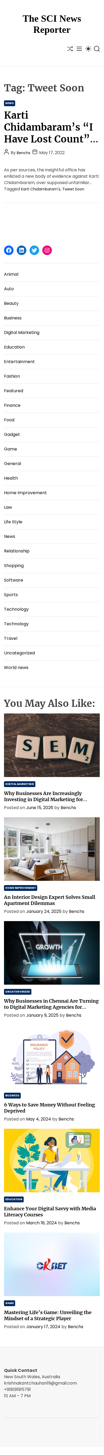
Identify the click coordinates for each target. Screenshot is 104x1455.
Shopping (14, 566)
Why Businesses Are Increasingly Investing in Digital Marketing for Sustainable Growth (43, 799)
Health (11, 478)
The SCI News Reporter (52, 24)
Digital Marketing (21, 332)
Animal (11, 274)
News (9, 103)
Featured (13, 391)
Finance (12, 405)
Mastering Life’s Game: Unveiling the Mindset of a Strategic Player (47, 1315)
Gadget (12, 434)
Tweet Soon (73, 189)
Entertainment (19, 362)
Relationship (17, 551)
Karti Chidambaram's (40, 189)
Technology (16, 609)
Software (13, 580)
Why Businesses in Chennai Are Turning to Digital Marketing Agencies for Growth (51, 1007)
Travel (10, 638)
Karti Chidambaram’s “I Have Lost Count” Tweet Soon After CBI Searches (48, 139)
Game (10, 449)
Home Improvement (25, 493)
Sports (11, 595)
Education (14, 347)
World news (16, 667)
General (12, 464)
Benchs (23, 152)
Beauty (11, 303)
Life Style (13, 522)
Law (8, 507)
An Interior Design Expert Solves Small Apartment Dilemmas (49, 900)
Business (13, 318)
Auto (9, 289)
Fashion (12, 376)
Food (9, 420)
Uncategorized (19, 653)
